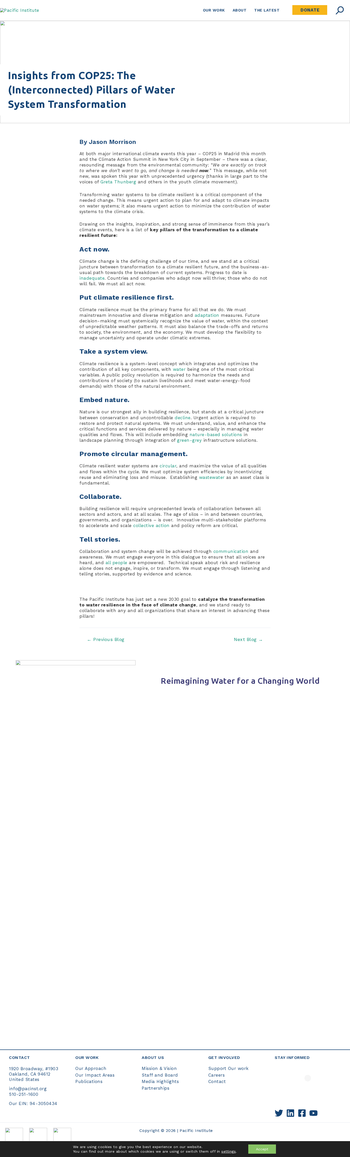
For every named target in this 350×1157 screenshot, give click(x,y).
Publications (88, 1081)
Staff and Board (160, 1075)
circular (168, 465)
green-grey (189, 440)
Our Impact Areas (95, 1075)
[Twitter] (279, 1113)
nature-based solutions (216, 434)
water (179, 369)
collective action (151, 525)
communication (231, 551)
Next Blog (248, 639)
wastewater (212, 477)
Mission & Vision (159, 1068)
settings (228, 1151)
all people (116, 562)
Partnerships (155, 1088)
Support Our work (228, 1068)
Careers (216, 1075)
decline (183, 417)
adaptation (207, 315)
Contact (217, 1081)
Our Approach (90, 1068)
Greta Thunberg (118, 181)
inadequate (92, 278)
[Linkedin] (290, 1113)
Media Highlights (160, 1081)
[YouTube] (313, 1113)
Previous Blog (106, 639)
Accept (262, 1149)
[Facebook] (302, 1113)
